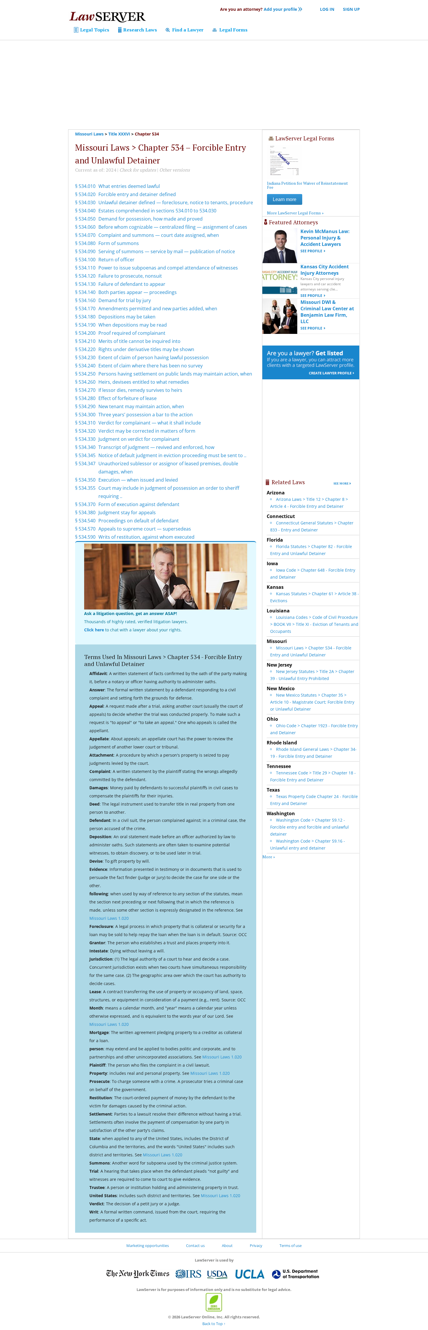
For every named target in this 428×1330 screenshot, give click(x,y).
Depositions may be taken (126, 316)
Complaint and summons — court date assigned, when (158, 235)
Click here (94, 630)
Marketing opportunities (147, 1245)
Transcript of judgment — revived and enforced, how (156, 447)
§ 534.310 (85, 423)
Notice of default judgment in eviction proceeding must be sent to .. (172, 455)
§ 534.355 (85, 488)
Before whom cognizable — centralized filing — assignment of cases (172, 227)
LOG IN (327, 9)
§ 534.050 (85, 219)
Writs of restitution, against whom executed (146, 537)
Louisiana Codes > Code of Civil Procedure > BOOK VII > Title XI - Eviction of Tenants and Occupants (314, 624)
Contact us (195, 1245)
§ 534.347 (85, 463)
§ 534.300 (85, 414)
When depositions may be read (132, 325)
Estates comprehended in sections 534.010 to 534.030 (157, 210)
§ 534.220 (85, 349)
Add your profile (258, 9)
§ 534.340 (85, 447)
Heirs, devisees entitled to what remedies (143, 382)
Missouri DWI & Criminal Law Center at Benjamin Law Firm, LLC (327, 312)
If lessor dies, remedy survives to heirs (140, 390)
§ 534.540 (85, 520)
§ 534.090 (85, 251)
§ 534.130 (85, 284)
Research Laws (139, 30)
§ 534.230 (85, 357)
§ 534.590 (85, 537)
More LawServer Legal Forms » (295, 213)
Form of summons (118, 243)
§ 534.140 (85, 292)
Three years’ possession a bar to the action (145, 414)
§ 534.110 (85, 268)
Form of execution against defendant (138, 504)
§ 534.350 (85, 480)
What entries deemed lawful (129, 186)
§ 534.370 (85, 504)
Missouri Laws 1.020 (109, 918)
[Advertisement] (214, 85)
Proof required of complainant (131, 333)
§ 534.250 (85, 374)
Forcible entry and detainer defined (137, 194)
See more (341, 483)
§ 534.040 (85, 210)
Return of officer (116, 259)
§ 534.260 (85, 382)
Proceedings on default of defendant (138, 520)
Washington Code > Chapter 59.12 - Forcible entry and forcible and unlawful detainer (309, 827)
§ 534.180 (85, 316)
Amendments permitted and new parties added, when (157, 308)
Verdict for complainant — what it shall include (149, 423)
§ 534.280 (85, 398)
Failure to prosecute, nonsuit (130, 276)
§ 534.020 (85, 194)
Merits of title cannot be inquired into (139, 341)
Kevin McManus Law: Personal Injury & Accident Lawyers (325, 237)
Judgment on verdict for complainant (138, 439)
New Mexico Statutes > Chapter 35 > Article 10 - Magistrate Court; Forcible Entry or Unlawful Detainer (312, 702)
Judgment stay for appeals (127, 512)
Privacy (256, 1245)
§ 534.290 (85, 406)
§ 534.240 (85, 365)
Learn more (284, 199)
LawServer (107, 19)
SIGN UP (351, 9)
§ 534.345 (85, 455)
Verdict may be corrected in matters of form (146, 431)
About (227, 1245)
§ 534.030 (85, 202)
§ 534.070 (85, 235)
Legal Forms (232, 30)
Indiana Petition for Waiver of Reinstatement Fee (307, 185)
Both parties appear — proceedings (137, 292)
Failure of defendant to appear (131, 284)
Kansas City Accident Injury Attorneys (324, 269)
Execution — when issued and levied (138, 480)
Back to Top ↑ (214, 1323)
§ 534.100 (85, 259)
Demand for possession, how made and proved (150, 219)
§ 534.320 (85, 431)
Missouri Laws (89, 134)
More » (268, 856)
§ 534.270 (85, 390)
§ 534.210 (85, 341)
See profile (311, 251)
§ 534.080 (85, 243)
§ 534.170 (85, 308)
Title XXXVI (119, 134)
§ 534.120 (85, 276)
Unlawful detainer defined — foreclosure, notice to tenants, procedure (175, 202)
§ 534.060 (85, 227)
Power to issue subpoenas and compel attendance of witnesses (168, 268)
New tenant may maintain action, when (141, 406)
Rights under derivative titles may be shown (146, 349)
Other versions (174, 170)
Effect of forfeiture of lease (127, 398)
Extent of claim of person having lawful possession (153, 357)
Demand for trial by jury (124, 300)
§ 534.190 (85, 325)
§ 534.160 (85, 300)
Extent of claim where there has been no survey (150, 365)
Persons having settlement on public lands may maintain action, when (175, 374)
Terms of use (291, 1245)
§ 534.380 (85, 512)
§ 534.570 (85, 529)
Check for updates (137, 170)
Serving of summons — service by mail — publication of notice (166, 251)
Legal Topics (94, 30)
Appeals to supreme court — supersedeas (144, 529)
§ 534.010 (85, 186)
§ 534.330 (85, 439)
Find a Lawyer (187, 30)
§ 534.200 (85, 333)
